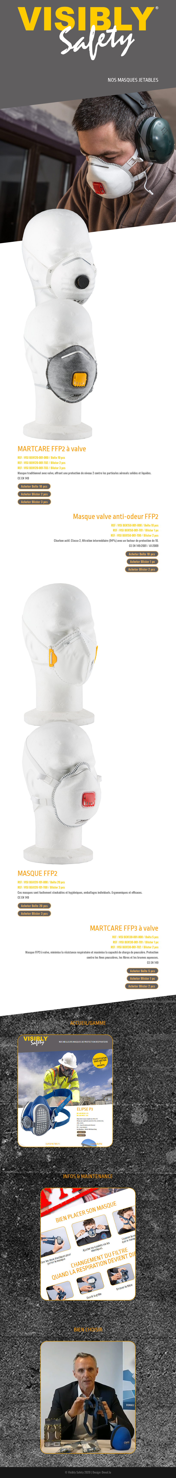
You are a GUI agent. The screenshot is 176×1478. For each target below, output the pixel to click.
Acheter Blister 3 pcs (34, 501)
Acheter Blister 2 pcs (34, 494)
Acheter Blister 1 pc (142, 561)
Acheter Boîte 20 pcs (34, 905)
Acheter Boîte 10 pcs (34, 486)
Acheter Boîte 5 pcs (142, 970)
